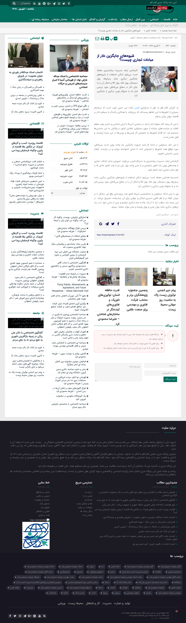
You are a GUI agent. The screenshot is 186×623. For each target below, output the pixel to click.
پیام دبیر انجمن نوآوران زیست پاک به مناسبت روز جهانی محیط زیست (165, 300)
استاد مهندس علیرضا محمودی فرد (40, 566)
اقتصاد (166, 19)
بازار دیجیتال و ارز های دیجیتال (148, 37)
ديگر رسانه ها (86, 511)
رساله (107, 582)
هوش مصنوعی (133, 592)
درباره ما (143, 25)
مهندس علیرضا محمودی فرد (169, 592)
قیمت (112, 587)
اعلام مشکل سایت (84, 503)
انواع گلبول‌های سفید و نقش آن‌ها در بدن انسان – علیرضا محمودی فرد (69, 390)
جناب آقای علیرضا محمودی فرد (40, 571)
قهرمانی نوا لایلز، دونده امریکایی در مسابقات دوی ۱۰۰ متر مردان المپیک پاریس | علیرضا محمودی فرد (71, 380)
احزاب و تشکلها (43, 492)
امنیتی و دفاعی (43, 496)
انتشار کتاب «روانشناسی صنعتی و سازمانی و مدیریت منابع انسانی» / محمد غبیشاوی (28, 164)
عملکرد (137, 587)
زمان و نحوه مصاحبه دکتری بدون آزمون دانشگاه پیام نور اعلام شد (71, 371)
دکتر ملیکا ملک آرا (124, 582)
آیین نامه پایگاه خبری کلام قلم (163, 2)
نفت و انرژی (44, 515)
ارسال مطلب (126, 19)
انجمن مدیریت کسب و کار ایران (135, 571)
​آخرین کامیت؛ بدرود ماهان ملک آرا (27, 111)
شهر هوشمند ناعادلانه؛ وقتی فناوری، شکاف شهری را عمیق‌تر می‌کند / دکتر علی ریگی (139, 504)
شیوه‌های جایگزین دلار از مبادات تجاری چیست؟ (125, 58)
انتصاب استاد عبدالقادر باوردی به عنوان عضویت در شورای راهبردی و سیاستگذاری (26, 75)
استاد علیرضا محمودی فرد (72, 566)
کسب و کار (79, 592)
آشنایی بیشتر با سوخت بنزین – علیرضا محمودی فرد (69, 355)
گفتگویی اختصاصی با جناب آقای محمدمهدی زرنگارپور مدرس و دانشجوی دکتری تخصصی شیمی (69, 266)
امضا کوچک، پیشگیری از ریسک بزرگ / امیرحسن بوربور (26, 174)
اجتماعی (154, 19)
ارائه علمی (115, 566)
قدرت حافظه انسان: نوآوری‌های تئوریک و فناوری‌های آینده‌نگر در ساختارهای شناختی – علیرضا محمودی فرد (108, 307)
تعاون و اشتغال (43, 511)
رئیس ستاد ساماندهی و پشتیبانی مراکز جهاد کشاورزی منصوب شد (69, 245)
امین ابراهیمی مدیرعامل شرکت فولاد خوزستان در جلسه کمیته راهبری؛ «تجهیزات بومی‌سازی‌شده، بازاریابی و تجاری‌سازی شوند (27, 186)
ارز (103, 566)
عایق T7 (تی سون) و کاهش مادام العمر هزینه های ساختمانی (68, 297)
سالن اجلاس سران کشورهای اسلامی (82, 582)
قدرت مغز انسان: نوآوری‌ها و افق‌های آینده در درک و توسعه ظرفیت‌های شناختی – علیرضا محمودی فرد (70, 117)
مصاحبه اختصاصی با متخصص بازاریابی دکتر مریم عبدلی (68, 405)
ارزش (92, 566)
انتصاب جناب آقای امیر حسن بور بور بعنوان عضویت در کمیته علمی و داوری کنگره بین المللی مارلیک (138, 537)
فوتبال (124, 587)
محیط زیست (75, 603)
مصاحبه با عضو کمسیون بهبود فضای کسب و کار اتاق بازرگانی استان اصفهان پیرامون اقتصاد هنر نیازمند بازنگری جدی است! (26, 267)
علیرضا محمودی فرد (156, 587)
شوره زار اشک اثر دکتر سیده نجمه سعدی (28, 105)
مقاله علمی (14, 587)
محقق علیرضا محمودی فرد (80, 587)
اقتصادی (35, 123)
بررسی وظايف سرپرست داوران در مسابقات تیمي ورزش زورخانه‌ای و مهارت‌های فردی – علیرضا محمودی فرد (72, 128)
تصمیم (79, 571)
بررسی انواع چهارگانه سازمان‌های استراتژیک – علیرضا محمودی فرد (71, 230)
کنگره (66, 592)
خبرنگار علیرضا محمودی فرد (28, 577)
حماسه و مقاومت (42, 499)
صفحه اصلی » (150, 30)
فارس (136, 108)
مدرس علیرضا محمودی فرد (51, 587)
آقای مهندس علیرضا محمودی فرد (140, 566)
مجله (100, 587)
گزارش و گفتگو (97, 19)
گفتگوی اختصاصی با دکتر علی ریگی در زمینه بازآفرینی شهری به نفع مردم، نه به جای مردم (27, 336)
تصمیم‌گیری (64, 571)
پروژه (105, 592)
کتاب (94, 592)
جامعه (37, 313)
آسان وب (154, 618)
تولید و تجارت (122, 603)
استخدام (88, 499)
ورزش (117, 592)
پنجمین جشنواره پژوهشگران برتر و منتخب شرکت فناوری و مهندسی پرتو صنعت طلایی (137, 300)
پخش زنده (87, 515)
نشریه (148, 592)
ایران (112, 571)
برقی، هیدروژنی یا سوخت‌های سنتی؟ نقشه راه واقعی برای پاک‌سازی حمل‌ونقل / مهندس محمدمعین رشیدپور (26, 198)
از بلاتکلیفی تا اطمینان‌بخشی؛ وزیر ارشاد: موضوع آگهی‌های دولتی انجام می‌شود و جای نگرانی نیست (28, 364)
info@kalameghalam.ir (153, 52)
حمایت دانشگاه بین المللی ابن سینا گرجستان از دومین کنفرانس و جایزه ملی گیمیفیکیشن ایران (71, 255)
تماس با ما (131, 25)
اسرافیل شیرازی (174, 571)
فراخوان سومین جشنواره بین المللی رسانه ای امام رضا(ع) (70, 363)
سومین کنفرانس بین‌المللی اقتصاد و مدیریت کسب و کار (38, 582)
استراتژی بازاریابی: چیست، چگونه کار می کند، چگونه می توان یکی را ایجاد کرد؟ (70, 220)
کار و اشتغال (93, 603)
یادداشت (112, 19)
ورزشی (85, 40)
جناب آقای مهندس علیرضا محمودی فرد (165, 577)
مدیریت (35, 213)
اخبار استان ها (79, 19)
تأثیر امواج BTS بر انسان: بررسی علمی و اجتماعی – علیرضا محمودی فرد (70, 107)
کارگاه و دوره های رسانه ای (163, 25)
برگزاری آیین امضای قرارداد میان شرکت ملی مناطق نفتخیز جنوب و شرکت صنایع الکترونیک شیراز (69, 306)
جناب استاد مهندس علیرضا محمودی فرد (126, 577)
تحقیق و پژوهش (96, 571)
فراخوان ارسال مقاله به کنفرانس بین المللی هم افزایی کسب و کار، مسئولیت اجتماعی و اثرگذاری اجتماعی (138, 493)
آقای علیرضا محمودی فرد (171, 566)
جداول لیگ (44, 503)
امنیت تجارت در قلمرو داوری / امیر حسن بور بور (154, 543)
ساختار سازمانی (59, 19)
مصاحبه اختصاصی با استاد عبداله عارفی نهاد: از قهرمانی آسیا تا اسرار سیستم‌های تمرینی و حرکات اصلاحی (69, 81)
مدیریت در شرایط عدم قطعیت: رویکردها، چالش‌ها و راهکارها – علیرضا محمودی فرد (70, 277)
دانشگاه (178, 582)
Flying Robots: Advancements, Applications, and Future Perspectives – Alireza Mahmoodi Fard (70, 288)
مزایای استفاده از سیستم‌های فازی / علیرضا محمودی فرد (70, 237)
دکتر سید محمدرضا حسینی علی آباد (153, 582)
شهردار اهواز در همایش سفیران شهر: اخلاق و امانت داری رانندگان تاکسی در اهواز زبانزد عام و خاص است (70, 335)
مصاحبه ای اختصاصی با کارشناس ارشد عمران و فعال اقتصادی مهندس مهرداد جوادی (70, 346)
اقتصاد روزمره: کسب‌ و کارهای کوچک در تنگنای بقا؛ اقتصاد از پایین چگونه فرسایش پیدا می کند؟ (27, 148)
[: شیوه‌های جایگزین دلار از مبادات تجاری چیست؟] (97, 38)
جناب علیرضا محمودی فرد (92, 577)
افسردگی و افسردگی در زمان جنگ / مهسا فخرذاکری (27, 89)
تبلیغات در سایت (85, 507)
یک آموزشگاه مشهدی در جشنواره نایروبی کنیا (71, 397)
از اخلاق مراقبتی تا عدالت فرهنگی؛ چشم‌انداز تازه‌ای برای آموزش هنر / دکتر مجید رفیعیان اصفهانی (26, 298)
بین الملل (140, 19)
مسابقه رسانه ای (40, 19)
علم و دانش (176, 587)
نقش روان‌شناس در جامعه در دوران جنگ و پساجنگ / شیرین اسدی (27, 97)
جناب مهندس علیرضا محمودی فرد (60, 577)
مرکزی (132, 37)
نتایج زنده (45, 507)
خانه (175, 19)
